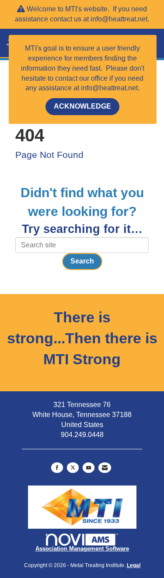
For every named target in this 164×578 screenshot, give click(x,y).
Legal (133, 565)
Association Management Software (82, 548)
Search (82, 261)
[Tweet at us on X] (73, 467)
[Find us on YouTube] (88, 467)
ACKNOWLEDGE (82, 106)
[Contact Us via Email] (104, 467)
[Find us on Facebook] (57, 467)
